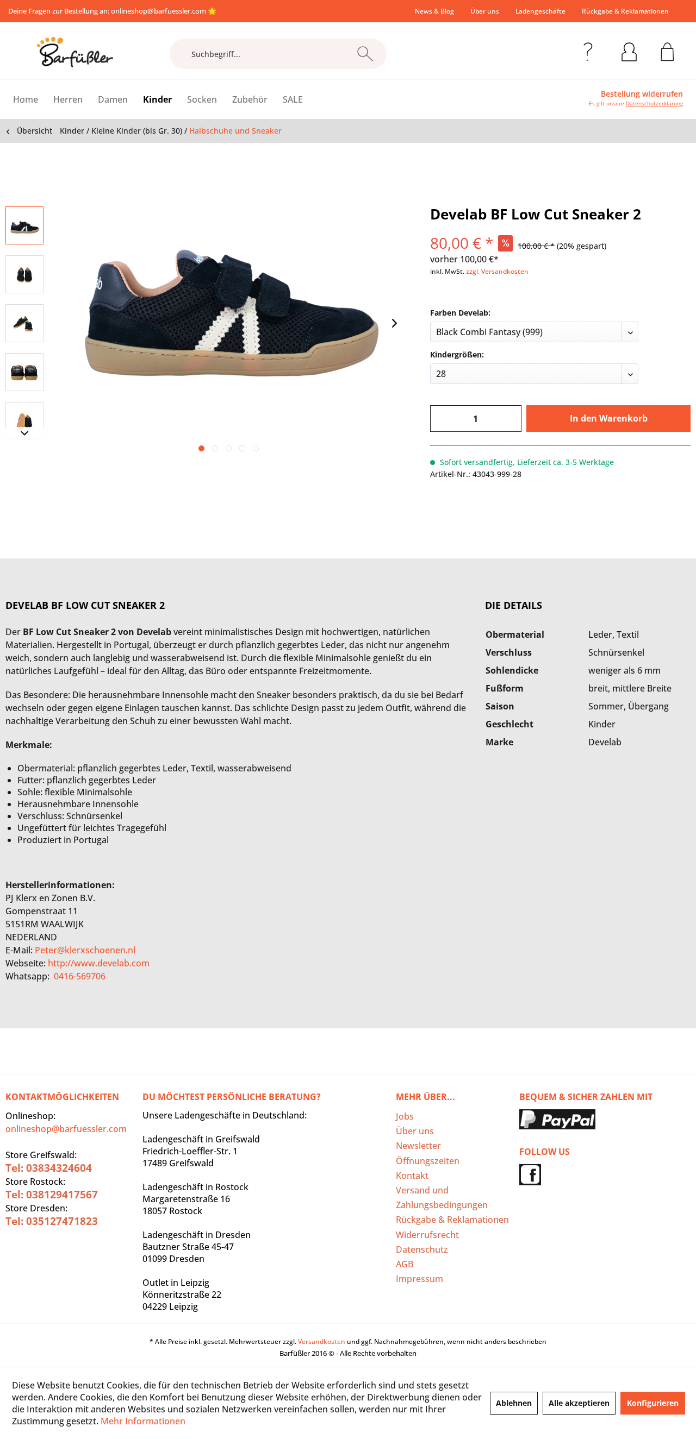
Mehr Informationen (143, 1421)
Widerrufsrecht (427, 1235)
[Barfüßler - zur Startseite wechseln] (75, 52)
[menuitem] (434, 11)
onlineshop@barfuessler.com (158, 11)
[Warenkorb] (667, 50)
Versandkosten (321, 1341)
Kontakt (412, 1176)
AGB (404, 1264)
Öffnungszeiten (427, 1161)
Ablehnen (514, 1403)
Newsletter (418, 1146)
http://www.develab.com (99, 963)
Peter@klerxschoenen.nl (85, 950)
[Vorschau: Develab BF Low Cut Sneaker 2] (24, 225)
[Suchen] (365, 54)
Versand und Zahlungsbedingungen (442, 1197)
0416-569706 (79, 976)
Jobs (405, 1116)
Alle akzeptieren (579, 1403)
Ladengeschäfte (540, 11)
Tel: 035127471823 (51, 1221)
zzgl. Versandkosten (497, 271)
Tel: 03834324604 (48, 1168)
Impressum (419, 1279)
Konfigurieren (653, 1403)
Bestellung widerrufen (642, 94)
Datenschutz (422, 1249)
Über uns (484, 11)
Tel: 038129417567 (51, 1194)
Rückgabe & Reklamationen (625, 11)
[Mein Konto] (629, 50)
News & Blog (434, 11)
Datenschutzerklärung (654, 103)
